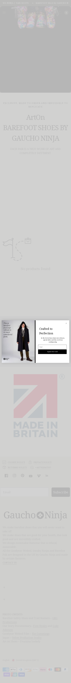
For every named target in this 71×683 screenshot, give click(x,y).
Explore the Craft (52, 351)
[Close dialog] (66, 323)
